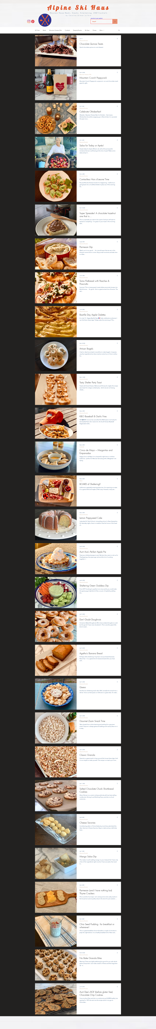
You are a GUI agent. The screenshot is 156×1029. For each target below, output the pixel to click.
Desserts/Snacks (77, 30)
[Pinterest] (32, 21)
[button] (119, 30)
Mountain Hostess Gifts (55, 30)
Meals (44, 30)
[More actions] (118, 38)
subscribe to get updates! (97, 18)
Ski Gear (87, 30)
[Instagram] (28, 21)
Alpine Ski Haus (78, 7)
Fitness (94, 30)
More (101, 30)
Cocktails (67, 30)
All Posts (37, 30)
